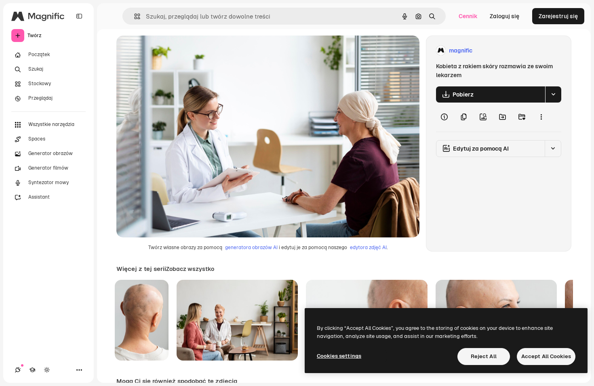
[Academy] (32, 369)
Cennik (468, 16)
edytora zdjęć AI (368, 247)
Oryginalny (172, 51)
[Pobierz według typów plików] (553, 94)
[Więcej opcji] (541, 117)
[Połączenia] (17, 369)
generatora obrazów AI (251, 247)
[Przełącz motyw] (46, 369)
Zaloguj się (504, 16)
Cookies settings (339, 355)
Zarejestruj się (558, 16)
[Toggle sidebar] (79, 16)
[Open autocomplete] (134, 16)
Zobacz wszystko (190, 269)
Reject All (484, 356)
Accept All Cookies (546, 356)
